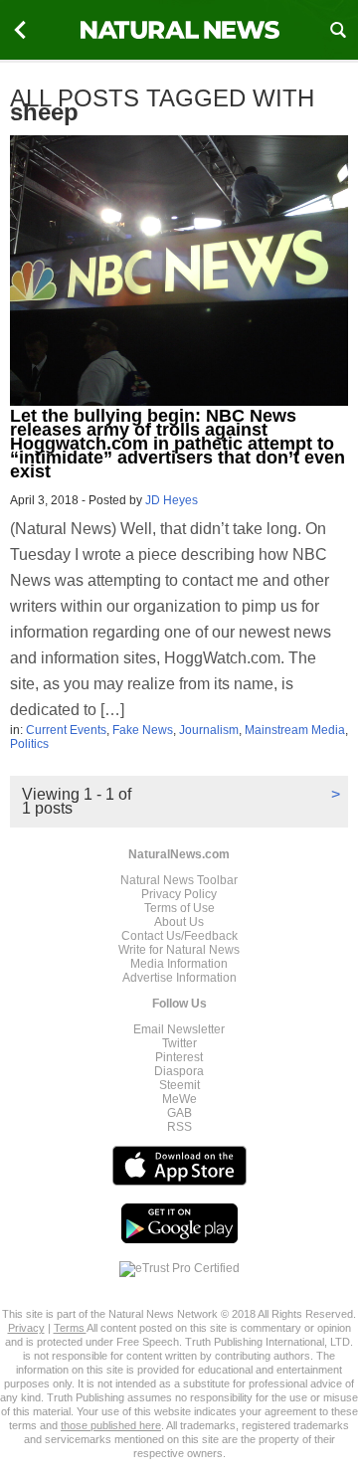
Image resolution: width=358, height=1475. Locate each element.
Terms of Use (179, 908)
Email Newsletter (179, 1029)
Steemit (179, 1085)
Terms (70, 1328)
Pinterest (179, 1057)
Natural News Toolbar (179, 880)
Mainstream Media (295, 730)
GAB (179, 1113)
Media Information (179, 964)
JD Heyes (171, 500)
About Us (179, 922)
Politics (29, 744)
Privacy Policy (179, 894)
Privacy (26, 1328)
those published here (111, 1425)
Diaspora (179, 1071)
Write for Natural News (179, 950)
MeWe (179, 1099)
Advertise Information (179, 978)
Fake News (142, 730)
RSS (179, 1127)
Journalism (209, 730)
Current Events (66, 730)
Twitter (179, 1043)
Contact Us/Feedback (179, 936)
